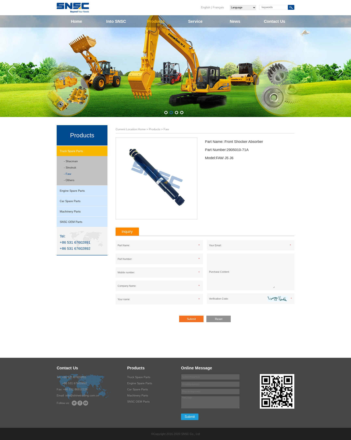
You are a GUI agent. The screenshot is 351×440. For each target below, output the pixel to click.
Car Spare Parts (70, 201)
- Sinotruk (70, 167)
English (205, 7)
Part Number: (125, 259)
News (235, 21)
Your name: (124, 299)
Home (76, 21)
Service (195, 21)
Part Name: (124, 245)
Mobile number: (126, 272)
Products (156, 21)
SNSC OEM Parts (71, 221)
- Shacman (71, 161)
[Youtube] (85, 403)
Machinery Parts (70, 211)
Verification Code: (219, 298)
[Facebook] (79, 403)
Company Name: (127, 286)
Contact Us (274, 21)
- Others (69, 180)
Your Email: (215, 245)
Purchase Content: (219, 271)
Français (218, 7)
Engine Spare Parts (72, 190)
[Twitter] (74, 403)
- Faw (67, 173)
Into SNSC (116, 21)
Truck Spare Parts (71, 151)
